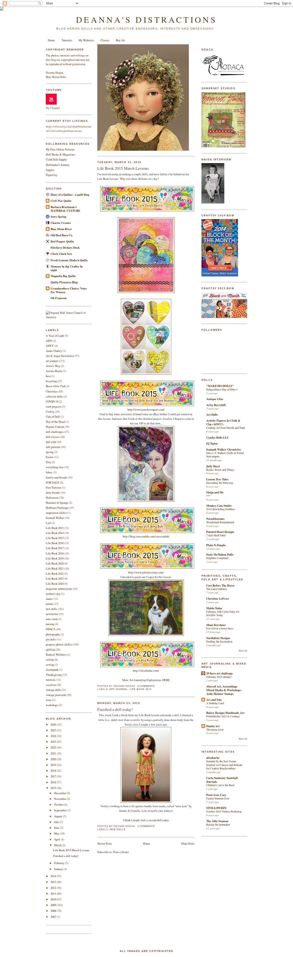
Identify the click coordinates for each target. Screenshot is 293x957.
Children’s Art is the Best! (220, 785)
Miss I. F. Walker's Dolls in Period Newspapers (225, 454)
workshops (52, 705)
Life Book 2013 (55, 528)
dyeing (50, 452)
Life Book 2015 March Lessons (71, 850)
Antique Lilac (214, 399)
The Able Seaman (217, 821)
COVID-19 (52, 401)
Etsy (48, 462)
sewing (50, 665)
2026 (54, 724)
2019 (54, 765)
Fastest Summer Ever (217, 798)
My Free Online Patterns (60, 149)
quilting (50, 649)
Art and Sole (214, 700)
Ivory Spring (58, 216)
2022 (54, 747)
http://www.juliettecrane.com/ (146, 572)
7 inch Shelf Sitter (216, 535)
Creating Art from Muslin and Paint (225, 427)
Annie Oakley (54, 351)
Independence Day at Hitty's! (222, 389)
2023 (54, 742)
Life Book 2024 (55, 584)
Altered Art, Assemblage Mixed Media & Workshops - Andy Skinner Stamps (224, 690)
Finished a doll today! (66, 856)
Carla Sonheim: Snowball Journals (222, 780)
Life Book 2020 (55, 563)
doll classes (53, 437)
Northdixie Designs (218, 638)
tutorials (51, 680)
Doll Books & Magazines (60, 154)
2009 (54, 905)
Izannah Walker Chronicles (223, 449)
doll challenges (55, 432)
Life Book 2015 (55, 538)
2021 (54, 753)
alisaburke (213, 758)
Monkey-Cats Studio (218, 506)
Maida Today (214, 608)
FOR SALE (52, 482)
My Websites (86, 40)
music (49, 599)
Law (48, 523)
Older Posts (188, 844)
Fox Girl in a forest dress (219, 628)
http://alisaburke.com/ (146, 671)
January (59, 869)
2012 (54, 888)
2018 (54, 771)
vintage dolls (53, 690)
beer (48, 376)
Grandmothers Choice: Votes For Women (69, 290)
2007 (54, 917)
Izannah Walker (55, 518)
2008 (54, 911)
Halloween (52, 498)
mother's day (53, 594)
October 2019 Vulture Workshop (224, 811)
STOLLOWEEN (216, 808)
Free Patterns (53, 488)
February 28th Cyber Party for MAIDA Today (222, 613)
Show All (243, 650)
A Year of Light (55, 336)
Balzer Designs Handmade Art (225, 713)
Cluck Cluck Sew (61, 254)
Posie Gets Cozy (216, 795)
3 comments (146, 826)
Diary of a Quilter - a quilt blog (70, 194)
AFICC (50, 346)
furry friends (53, 493)
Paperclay (51, 175)
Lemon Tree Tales (217, 479)
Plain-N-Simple (216, 545)
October (59, 805)
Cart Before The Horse (220, 585)
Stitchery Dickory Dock (65, 247)
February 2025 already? (219, 677)
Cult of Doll (53, 417)
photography (53, 634)
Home (51, 40)
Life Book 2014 (55, 533)
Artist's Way (53, 366)
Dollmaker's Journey (58, 165)
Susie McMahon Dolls (219, 554)
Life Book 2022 (55, 574)
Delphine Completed (217, 558)
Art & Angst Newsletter (60, 356)
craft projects (53, 407)
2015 (54, 788)
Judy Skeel (213, 466)
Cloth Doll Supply (56, 159)
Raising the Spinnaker (218, 824)
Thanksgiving (54, 675)
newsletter (52, 614)
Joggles (50, 170)
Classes (104, 40)
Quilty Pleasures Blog (64, 282)
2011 (54, 894)
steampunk (52, 670)
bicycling (51, 381)
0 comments (146, 686)
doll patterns (53, 447)
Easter (49, 457)
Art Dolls (212, 414)
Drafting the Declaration (219, 641)
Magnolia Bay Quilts (63, 276)
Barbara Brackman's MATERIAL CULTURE (65, 209)
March (58, 845)
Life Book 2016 (55, 543)
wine (49, 700)
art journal (52, 361)
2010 (54, 899)
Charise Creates (61, 223)
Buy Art (120, 40)
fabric (49, 472)
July (57, 822)
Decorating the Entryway (219, 482)
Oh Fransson (59, 298)
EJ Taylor (212, 443)
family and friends (56, 477)
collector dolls (54, 396)
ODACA (50, 629)
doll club (51, 442)
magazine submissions (59, 589)
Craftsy (50, 412)
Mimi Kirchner (216, 625)
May (57, 833)
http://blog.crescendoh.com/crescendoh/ (146, 536)
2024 (54, 736)
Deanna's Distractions (146, 19)
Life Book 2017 (55, 548)
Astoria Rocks (54, 371)
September (60, 810)
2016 (54, 782)
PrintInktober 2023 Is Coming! (223, 716)
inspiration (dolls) (56, 513)
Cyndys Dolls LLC (217, 437)
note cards (52, 619)
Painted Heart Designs (220, 532)
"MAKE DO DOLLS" (220, 386)
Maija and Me (215, 492)
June (57, 828)
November (60, 799)
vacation (51, 685)
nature (49, 604)
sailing (50, 660)
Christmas (52, 391)
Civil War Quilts (61, 201)
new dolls (51, 609)
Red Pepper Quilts (62, 241)
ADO (49, 341)
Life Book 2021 (55, 568)
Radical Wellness (56, 655)
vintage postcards (56, 695)
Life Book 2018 (55, 553)
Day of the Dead (55, 422)
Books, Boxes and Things (220, 469)
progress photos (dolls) (59, 644)
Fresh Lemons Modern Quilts (69, 260)
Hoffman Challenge (57, 508)
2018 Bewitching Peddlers (220, 509)
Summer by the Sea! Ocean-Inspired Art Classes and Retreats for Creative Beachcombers (224, 764)
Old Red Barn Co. (62, 235)
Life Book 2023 (55, 579)
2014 (54, 876)
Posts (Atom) (121, 852)
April (57, 839)
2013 (54, 882)
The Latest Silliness (216, 589)
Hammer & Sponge (57, 503)
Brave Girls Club (55, 386)
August (58, 816)
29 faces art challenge (219, 673)
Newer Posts (104, 844)
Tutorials (67, 40)
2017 (54, 776)
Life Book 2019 (55, 558)
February (59, 863)
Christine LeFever (217, 598)
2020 (54, 759)
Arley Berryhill (216, 405)
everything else (55, 467)
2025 (54, 730)
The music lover (215, 729)
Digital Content (55, 427)
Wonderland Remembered (220, 522)
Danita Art (213, 726)
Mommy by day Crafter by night (67, 268)
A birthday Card (215, 703)
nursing (50, 624)
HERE (166, 680)
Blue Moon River (61, 229)
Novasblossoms (215, 519)
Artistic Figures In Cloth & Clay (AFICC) (223, 422)
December (60, 793)
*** (208, 496)
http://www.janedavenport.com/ (146, 410)
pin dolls (51, 639)
